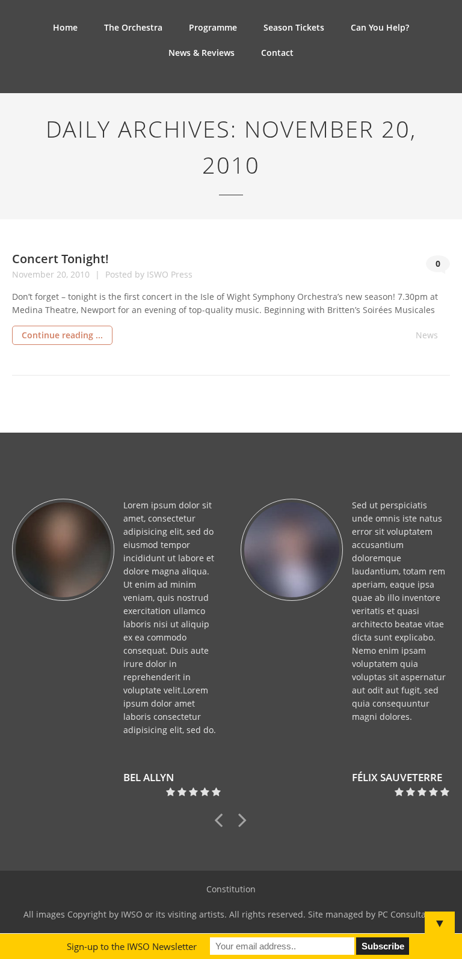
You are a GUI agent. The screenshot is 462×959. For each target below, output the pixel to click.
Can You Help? (380, 27)
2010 (81, 274)
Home (65, 27)
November (34, 274)
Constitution (231, 889)
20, (63, 274)
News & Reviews (201, 52)
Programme (213, 27)
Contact (277, 52)
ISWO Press (169, 274)
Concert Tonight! (60, 259)
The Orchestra (133, 27)
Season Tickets (293, 27)
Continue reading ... (62, 335)
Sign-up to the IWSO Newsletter (132, 946)
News (427, 335)
